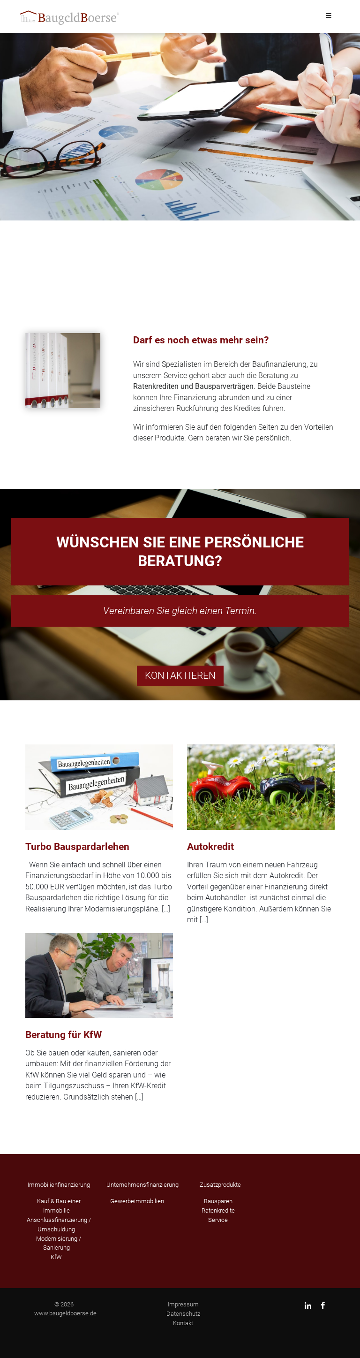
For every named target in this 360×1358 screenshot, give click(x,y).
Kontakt (183, 1323)
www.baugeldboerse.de (65, 1313)
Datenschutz (183, 1313)
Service (218, 1219)
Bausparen (218, 1201)
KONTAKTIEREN (180, 675)
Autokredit (210, 846)
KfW (56, 1256)
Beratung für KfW (63, 1034)
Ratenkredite (218, 1210)
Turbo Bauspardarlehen (77, 846)
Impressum (183, 1304)
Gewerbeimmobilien (137, 1201)
